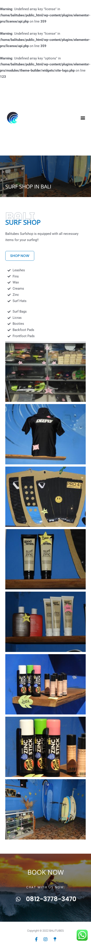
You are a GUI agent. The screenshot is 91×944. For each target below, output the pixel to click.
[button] (82, 117)
